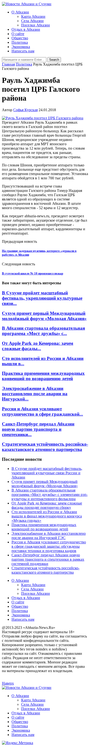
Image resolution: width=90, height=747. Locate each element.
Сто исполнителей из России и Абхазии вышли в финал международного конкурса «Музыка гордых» (47, 516)
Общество (20, 38)
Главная (8, 64)
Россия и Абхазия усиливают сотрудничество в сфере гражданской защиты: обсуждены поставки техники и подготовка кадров (49, 546)
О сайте (18, 34)
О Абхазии (20, 12)
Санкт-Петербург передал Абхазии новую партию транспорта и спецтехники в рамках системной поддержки (48, 559)
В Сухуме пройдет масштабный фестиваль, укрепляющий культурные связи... (42, 298)
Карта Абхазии (33, 16)
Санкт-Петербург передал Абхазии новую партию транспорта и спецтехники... (38, 429)
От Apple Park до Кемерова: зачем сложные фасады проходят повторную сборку (47, 505)
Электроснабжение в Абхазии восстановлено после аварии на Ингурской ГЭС (49, 535)
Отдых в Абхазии (26, 29)
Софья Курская (25, 110)
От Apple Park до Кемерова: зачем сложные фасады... (37, 346)
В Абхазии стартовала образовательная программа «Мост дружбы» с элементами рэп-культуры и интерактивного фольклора (50, 494)
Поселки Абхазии (35, 25)
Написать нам (23, 51)
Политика (20, 42)
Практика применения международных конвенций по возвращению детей (43, 376)
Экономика (21, 47)
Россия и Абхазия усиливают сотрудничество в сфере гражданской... (42, 411)
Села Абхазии (32, 21)
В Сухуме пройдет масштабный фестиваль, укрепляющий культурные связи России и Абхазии (47, 473)
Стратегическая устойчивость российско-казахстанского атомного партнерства (45, 447)
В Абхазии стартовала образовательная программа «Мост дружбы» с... (43, 331)
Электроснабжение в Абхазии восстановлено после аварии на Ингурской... (34, 393)
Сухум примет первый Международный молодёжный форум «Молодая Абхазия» (44, 316)
